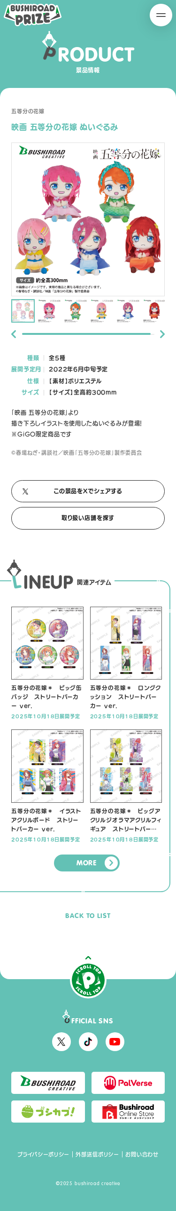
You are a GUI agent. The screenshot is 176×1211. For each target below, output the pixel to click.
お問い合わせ (142, 1154)
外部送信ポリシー (97, 1154)
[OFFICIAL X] (61, 1041)
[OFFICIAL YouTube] (115, 1041)
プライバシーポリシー (43, 1154)
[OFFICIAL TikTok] (88, 1041)
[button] (13, 334)
